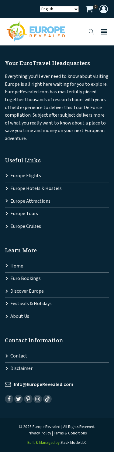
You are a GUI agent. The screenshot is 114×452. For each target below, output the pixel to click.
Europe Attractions (30, 201)
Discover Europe (27, 291)
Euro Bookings (25, 278)
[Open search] (91, 32)
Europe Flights (25, 176)
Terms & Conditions (70, 433)
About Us (19, 316)
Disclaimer (21, 368)
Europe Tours (24, 214)
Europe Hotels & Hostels (36, 188)
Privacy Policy (39, 433)
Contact (18, 356)
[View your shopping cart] (89, 10)
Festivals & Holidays (31, 304)
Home (16, 266)
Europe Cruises (25, 226)
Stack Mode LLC (73, 442)
